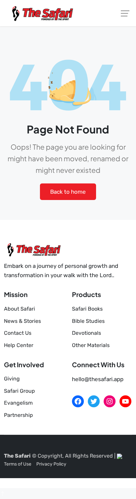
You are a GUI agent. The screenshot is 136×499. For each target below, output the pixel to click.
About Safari (19, 309)
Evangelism (18, 403)
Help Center (18, 345)
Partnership (18, 415)
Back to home (68, 191)
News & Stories (22, 321)
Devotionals (86, 333)
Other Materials (91, 345)
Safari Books (87, 309)
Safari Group (19, 391)
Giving (12, 378)
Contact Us (17, 333)
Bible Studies (88, 321)
